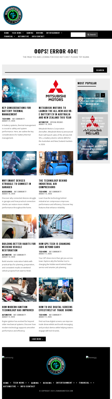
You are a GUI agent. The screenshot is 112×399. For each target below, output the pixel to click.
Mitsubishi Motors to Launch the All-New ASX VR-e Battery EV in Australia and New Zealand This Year (55, 112)
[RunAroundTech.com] (13, 15)
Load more (36, 339)
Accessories (7, 192)
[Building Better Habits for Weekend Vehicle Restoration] (19, 226)
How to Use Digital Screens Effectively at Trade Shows (56, 308)
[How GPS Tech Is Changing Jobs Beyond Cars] (56, 226)
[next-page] (103, 95)
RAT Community (18, 119)
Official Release (56, 122)
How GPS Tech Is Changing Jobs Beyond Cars (54, 245)
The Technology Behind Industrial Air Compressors (53, 184)
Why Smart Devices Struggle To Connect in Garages (16, 184)
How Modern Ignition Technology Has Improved (18, 308)
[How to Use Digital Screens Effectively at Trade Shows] (56, 290)
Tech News (6, 119)
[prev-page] (98, 95)
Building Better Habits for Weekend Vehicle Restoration (19, 247)
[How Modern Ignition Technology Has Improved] (19, 290)
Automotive (43, 122)
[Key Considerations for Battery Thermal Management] (19, 90)
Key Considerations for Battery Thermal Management (16, 111)
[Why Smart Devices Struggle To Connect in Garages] (19, 163)
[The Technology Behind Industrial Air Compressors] (56, 163)
